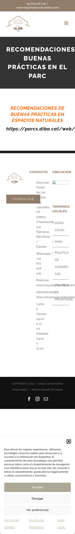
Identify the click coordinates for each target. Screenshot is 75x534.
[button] (69, 441)
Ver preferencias (37, 510)
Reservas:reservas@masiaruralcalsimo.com (41, 282)
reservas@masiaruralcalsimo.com (37, 7)
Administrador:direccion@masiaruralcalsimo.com (41, 295)
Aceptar (37, 487)
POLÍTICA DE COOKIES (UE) (61, 263)
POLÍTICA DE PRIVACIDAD (61, 292)
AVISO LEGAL (60, 226)
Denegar (37, 498)
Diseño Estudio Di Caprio (47, 389)
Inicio (58, 241)
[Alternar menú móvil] (66, 23)
